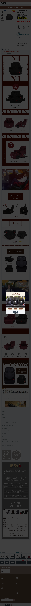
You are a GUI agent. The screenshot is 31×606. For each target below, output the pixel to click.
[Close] (23, 292)
